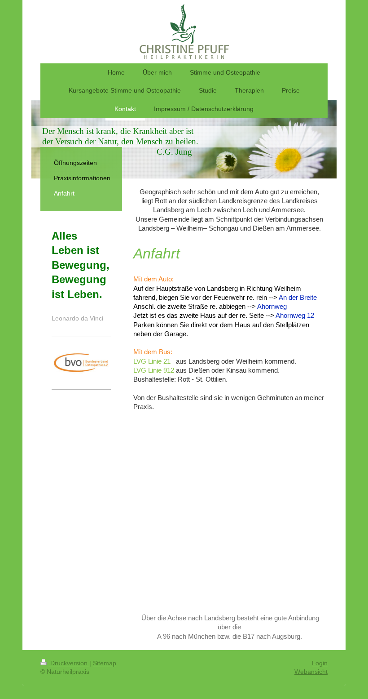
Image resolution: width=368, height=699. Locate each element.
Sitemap (104, 663)
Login (320, 663)
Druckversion (68, 663)
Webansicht (311, 671)
